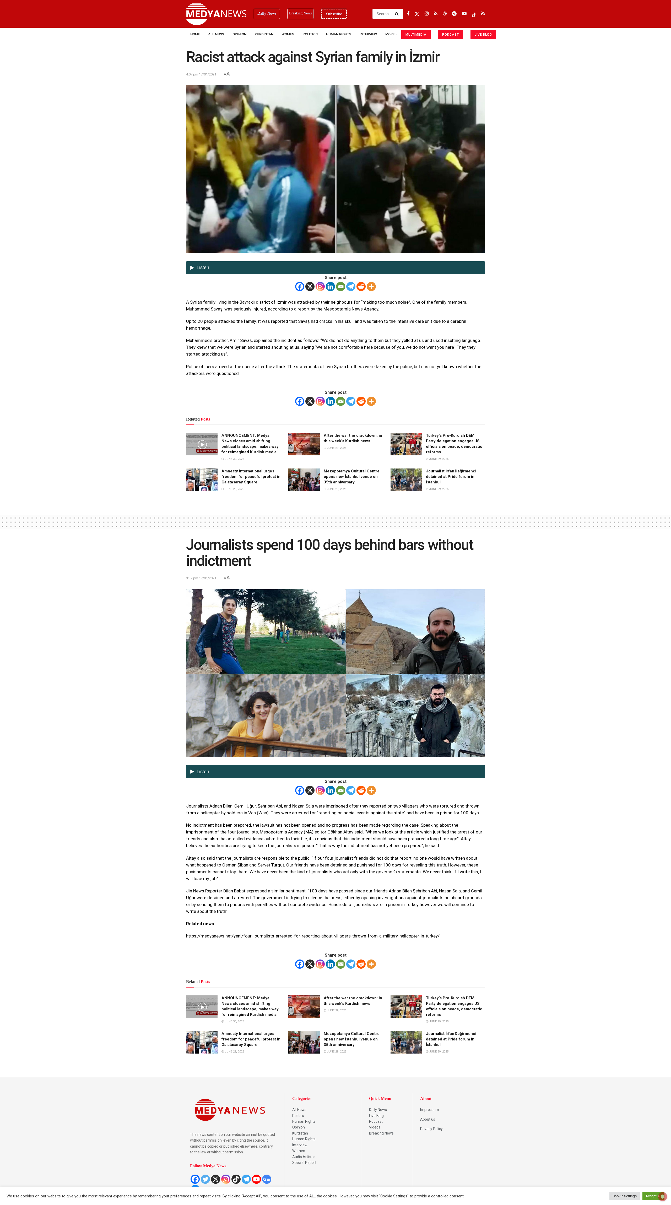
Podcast (376, 1121)
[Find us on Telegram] (454, 14)
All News (216, 34)
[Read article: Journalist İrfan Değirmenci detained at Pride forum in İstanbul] (406, 479)
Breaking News (381, 1133)
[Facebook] (299, 286)
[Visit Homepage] (216, 14)
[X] (310, 286)
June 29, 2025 (336, 448)
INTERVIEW (368, 34)
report (303, 309)
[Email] (340, 286)
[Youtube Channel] (256, 1179)
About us (427, 1119)
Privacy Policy (431, 1129)
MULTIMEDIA (415, 34)
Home (195, 34)
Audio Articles (303, 1157)
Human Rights (338, 34)
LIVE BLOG (483, 34)
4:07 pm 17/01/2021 (201, 74)
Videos (374, 1127)
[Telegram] (350, 286)
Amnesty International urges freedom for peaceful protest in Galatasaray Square (250, 476)
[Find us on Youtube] (464, 14)
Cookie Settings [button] (625, 1196)
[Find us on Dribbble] (445, 14)
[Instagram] (320, 286)
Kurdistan (264, 34)
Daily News (378, 1110)
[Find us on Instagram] (427, 14)
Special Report (304, 1162)
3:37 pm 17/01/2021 (201, 578)
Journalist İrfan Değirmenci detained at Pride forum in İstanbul (451, 476)
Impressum (429, 1110)
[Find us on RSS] (435, 14)
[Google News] (266, 1179)
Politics (310, 34)
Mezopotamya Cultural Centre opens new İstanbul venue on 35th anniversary (352, 476)
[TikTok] (236, 1179)
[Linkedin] (330, 286)
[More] (371, 286)
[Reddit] (361, 286)
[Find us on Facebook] (408, 14)
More (389, 34)
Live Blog (376, 1116)
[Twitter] (205, 1179)
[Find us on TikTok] (474, 14)
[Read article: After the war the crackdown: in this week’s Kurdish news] (304, 444)
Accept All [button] (653, 1196)
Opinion (239, 34)
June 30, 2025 (234, 459)
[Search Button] (397, 14)
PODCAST (450, 34)
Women (288, 34)
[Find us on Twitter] (417, 14)
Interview (299, 1145)
